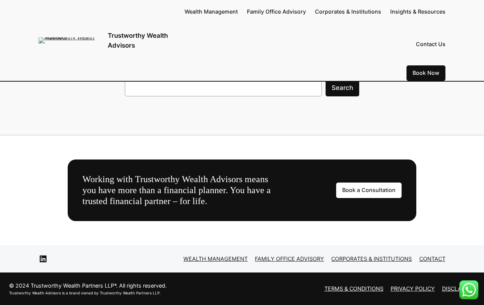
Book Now (426, 73)
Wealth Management (215, 258)
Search (342, 87)
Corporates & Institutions (371, 258)
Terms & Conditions (353, 288)
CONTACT (432, 258)
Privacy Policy (413, 288)
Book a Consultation (369, 190)
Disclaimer (458, 288)
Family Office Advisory (289, 258)
